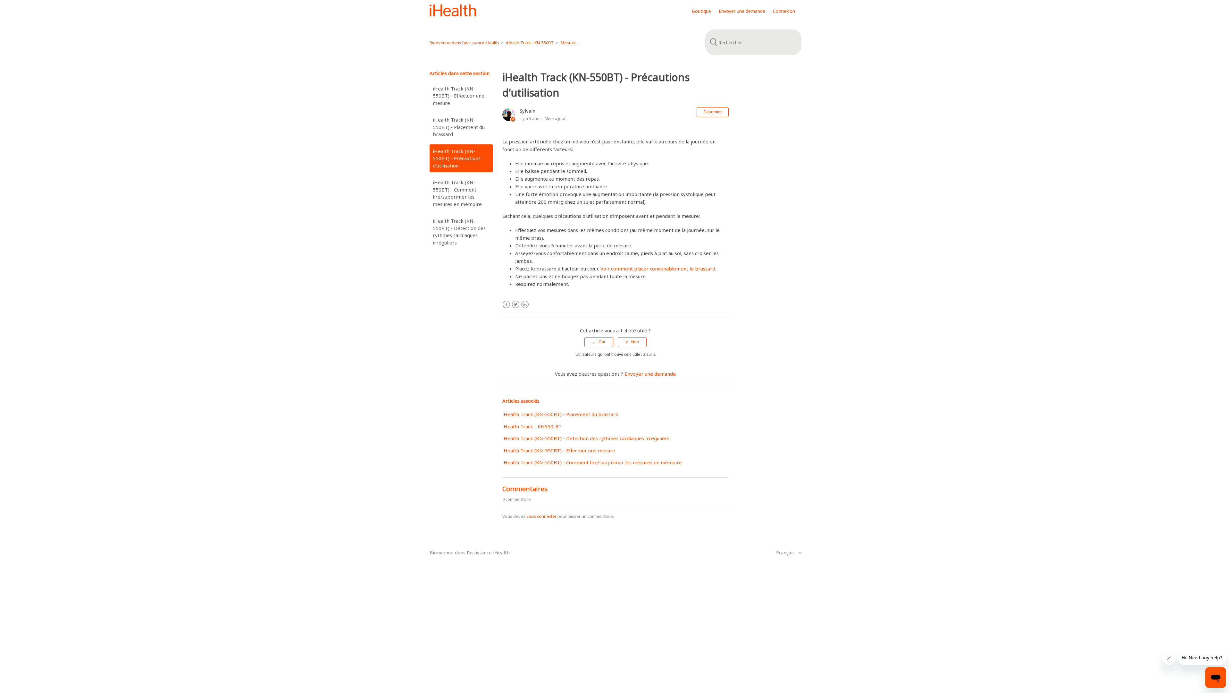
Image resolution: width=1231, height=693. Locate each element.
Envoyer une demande (742, 11)
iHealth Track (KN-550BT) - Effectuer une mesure (458, 95)
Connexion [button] (784, 11)
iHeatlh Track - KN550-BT (532, 426)
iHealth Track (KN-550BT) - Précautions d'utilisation (457, 158)
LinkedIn (525, 305)
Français (786, 552)
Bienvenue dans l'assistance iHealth (464, 43)
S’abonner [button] (712, 112)
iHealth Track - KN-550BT (530, 43)
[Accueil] (453, 14)
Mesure (568, 43)
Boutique (701, 11)
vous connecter (541, 516)
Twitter (516, 305)
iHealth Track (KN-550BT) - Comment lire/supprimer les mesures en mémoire (457, 193)
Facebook (506, 305)
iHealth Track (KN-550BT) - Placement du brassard (459, 126)
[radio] (598, 342)
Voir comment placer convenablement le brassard (657, 268)
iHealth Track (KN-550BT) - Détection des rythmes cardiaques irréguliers (459, 232)
